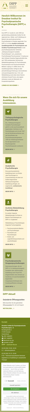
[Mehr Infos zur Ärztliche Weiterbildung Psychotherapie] (15, 202)
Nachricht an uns (9, 340)
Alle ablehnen (15, 392)
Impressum (9, 407)
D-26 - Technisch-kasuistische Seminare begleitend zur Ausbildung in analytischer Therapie (14, 358)
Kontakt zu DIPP (8, 342)
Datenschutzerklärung (18, 407)
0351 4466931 (7, 336)
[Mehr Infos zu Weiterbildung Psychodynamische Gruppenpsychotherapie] (15, 255)
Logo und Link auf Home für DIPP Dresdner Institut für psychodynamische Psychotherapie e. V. (9, 5)
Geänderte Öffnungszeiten (13, 300)
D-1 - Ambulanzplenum (8, 350)
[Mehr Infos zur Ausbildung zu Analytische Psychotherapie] (15, 160)
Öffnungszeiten (7, 305)
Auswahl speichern (15, 385)
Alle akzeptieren (15, 389)
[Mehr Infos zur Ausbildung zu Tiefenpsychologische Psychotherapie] (15, 112)
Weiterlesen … (8, 308)
